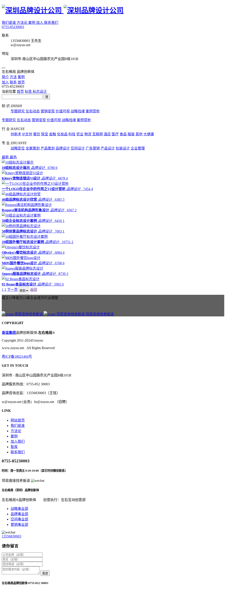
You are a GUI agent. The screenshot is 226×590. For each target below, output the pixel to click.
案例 (32, 23)
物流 (87, 134)
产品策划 (48, 148)
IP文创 (27, 134)
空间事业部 (19, 519)
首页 (20, 91)
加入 (40, 23)
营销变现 (48, 111)
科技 (71, 134)
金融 (52, 134)
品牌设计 (63, 148)
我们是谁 (9, 23)
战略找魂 (78, 111)
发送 (45, 573)
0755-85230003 (13, 27)
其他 (139, 134)
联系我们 (51, 23)
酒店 (107, 134)
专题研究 (18, 111)
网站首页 (18, 420)
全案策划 (33, 148)
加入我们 (18, 441)
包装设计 (123, 148)
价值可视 (63, 111)
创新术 (16, 134)
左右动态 (33, 111)
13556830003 (11, 536)
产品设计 (108, 148)
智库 (14, 447)
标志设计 (40, 91)
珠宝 (44, 134)
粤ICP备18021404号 (17, 356)
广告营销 (93, 148)
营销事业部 (19, 524)
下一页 (12, 289)
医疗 (115, 134)
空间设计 (78, 148)
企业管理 (138, 148)
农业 (79, 134)
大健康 (148, 134)
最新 (6, 157)
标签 (29, 91)
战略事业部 (19, 509)
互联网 (97, 134)
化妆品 (62, 134)
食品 (123, 134)
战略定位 (18, 148)
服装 (131, 134)
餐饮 (36, 134)
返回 (33, 289)
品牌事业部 (19, 514)
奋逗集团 (9, 333)
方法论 (22, 23)
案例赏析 (93, 111)
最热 (13, 157)
